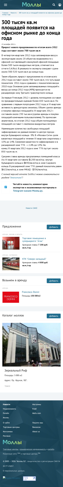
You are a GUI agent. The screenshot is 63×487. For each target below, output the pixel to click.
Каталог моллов (13, 315)
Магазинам (8, 431)
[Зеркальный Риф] (31, 345)
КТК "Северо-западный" (34, 259)
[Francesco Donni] (10, 297)
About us (36, 431)
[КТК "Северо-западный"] (10, 263)
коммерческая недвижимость (33, 449)
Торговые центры (10, 449)
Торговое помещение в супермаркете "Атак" (34, 239)
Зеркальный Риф (16, 370)
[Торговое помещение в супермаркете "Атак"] (10, 243)
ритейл (51, 449)
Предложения (11, 226)
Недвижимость (9, 409)
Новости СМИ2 (31, 208)
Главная (5, 13)
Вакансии (36, 427)
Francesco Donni (30, 292)
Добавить (53, 227)
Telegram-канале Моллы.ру (27, 190)
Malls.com (36, 413)
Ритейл (6, 413)
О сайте (6, 423)
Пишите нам (37, 423)
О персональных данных (13, 471)
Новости (14, 13)
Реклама (6, 436)
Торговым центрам (11, 427)
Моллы (6, 418)
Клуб (34, 409)
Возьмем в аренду (14, 280)
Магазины (36, 404)
